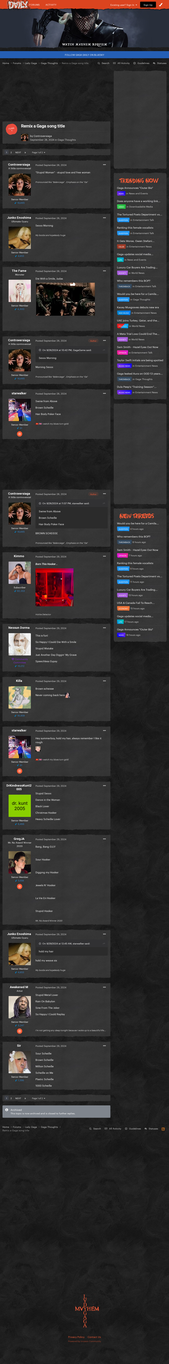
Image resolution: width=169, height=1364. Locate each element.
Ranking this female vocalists (135, 227)
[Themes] (160, 4)
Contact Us (94, 1337)
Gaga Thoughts (67, 139)
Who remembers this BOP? (133, 280)
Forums (34, 4)
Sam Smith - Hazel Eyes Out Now (137, 347)
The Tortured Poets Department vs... (139, 214)
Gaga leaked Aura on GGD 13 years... (140, 373)
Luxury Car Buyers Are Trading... (137, 267)
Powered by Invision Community (84, 1341)
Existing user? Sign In (123, 4)
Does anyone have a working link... (138, 201)
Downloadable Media (141, 206)
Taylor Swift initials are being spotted (140, 360)
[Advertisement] (56, 93)
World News (137, 272)
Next (18, 152)
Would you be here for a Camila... (138, 293)
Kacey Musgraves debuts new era (138, 307)
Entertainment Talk (143, 220)
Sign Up (148, 4)
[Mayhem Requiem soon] (84, 25)
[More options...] (104, 165)
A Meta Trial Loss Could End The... (138, 333)
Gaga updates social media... (135, 254)
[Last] (25, 152)
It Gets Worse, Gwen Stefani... (135, 240)
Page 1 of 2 (38, 152)
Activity (51, 4)
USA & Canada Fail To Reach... (136, 602)
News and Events (138, 193)
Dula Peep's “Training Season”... (137, 386)
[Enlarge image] (65, 299)
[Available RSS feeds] (163, 1128)
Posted (51, 165)
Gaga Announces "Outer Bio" (135, 187)
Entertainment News (140, 246)
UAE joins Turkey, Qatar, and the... (138, 320)
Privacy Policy (76, 1337)
